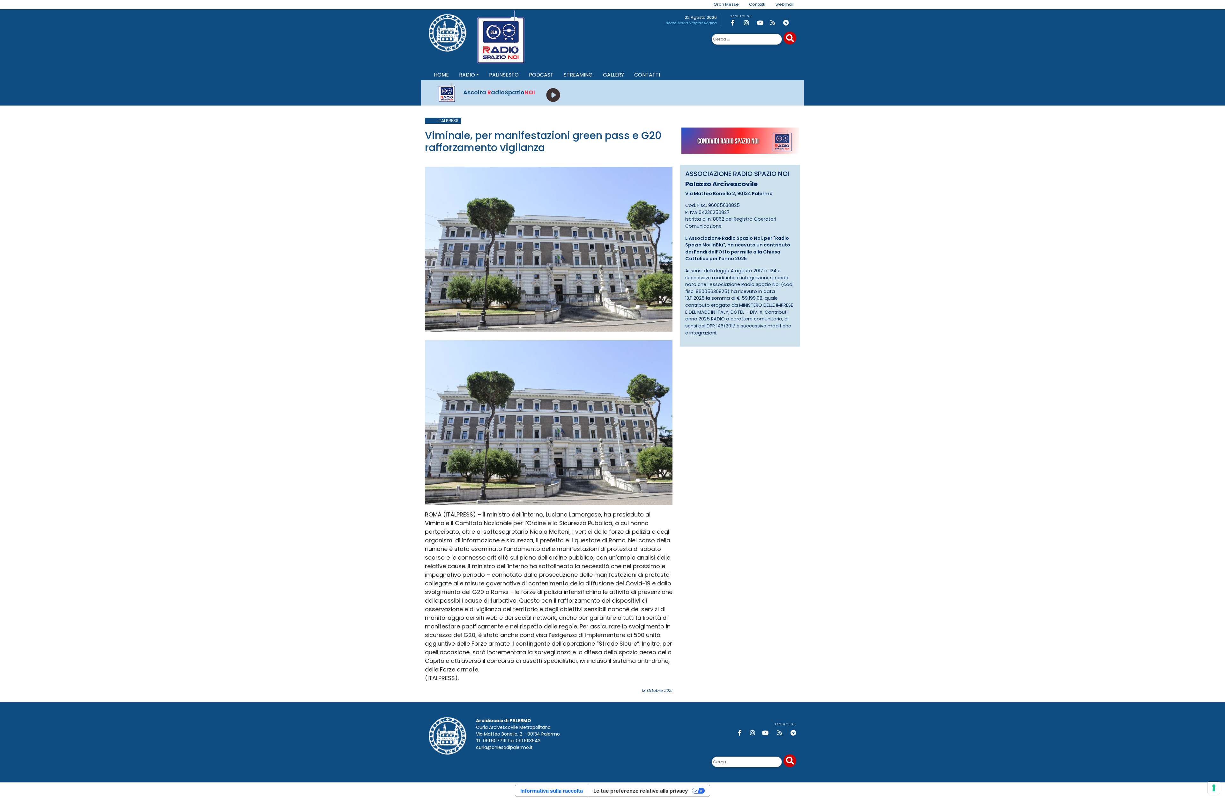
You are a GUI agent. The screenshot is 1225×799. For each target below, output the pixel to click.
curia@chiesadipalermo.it (504, 747)
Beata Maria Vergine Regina (691, 23)
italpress (448, 121)
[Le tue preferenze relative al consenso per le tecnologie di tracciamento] (1214, 788)
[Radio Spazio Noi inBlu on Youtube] (762, 22)
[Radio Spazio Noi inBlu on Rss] (775, 22)
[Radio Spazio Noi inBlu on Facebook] (736, 22)
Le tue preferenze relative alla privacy (640, 791)
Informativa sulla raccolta (551, 791)
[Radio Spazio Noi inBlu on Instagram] (749, 22)
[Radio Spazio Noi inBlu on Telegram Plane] (788, 22)
